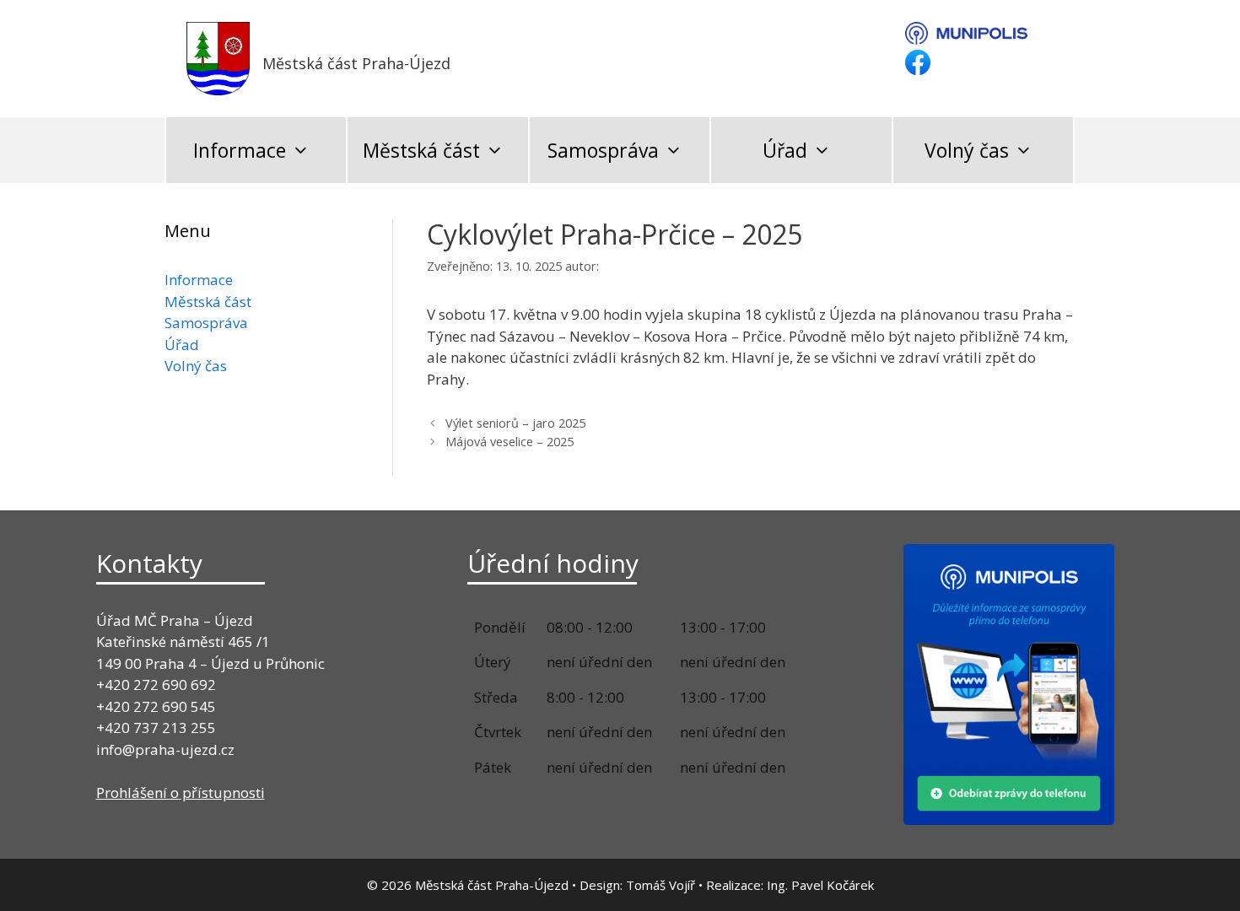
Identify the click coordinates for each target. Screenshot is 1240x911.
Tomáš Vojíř (660, 884)
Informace (239, 150)
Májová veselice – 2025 (509, 442)
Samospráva (603, 150)
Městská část (421, 150)
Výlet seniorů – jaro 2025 (515, 423)
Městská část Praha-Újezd (356, 63)
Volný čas (967, 150)
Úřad (785, 150)
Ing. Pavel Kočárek (820, 884)
